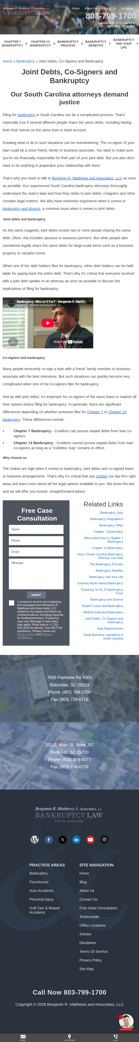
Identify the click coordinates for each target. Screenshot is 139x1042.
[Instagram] (104, 839)
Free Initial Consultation (98, 908)
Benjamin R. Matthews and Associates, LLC (87, 178)
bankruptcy (26, 115)
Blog (83, 882)
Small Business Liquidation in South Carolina (103, 636)
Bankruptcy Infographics (106, 519)
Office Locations (92, 925)
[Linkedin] (76, 839)
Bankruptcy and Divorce (106, 599)
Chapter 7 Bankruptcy (12, 43)
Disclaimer (87, 943)
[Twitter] (62, 839)
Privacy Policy (26, 634)
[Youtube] (90, 839)
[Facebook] (49, 839)
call (115, 1040)
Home (76, 8)
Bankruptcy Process (68, 43)
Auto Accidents (41, 891)
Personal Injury (42, 899)
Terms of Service (93, 951)
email (23, 1040)
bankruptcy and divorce (21, 209)
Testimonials (89, 917)
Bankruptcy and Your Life (123, 43)
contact (102, 476)
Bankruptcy (25, 61)
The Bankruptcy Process (106, 564)
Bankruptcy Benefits (95, 43)
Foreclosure (39, 882)
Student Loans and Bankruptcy (102, 606)
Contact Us (109, 8)
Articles (85, 934)
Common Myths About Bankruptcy (100, 583)
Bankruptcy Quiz (111, 512)
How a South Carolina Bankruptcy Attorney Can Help (100, 556)
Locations (127, 8)
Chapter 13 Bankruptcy (40, 43)
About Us (91, 8)
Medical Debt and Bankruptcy (103, 612)
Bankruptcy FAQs (111, 525)
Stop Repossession (110, 628)
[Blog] (35, 839)
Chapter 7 (95, 412)
